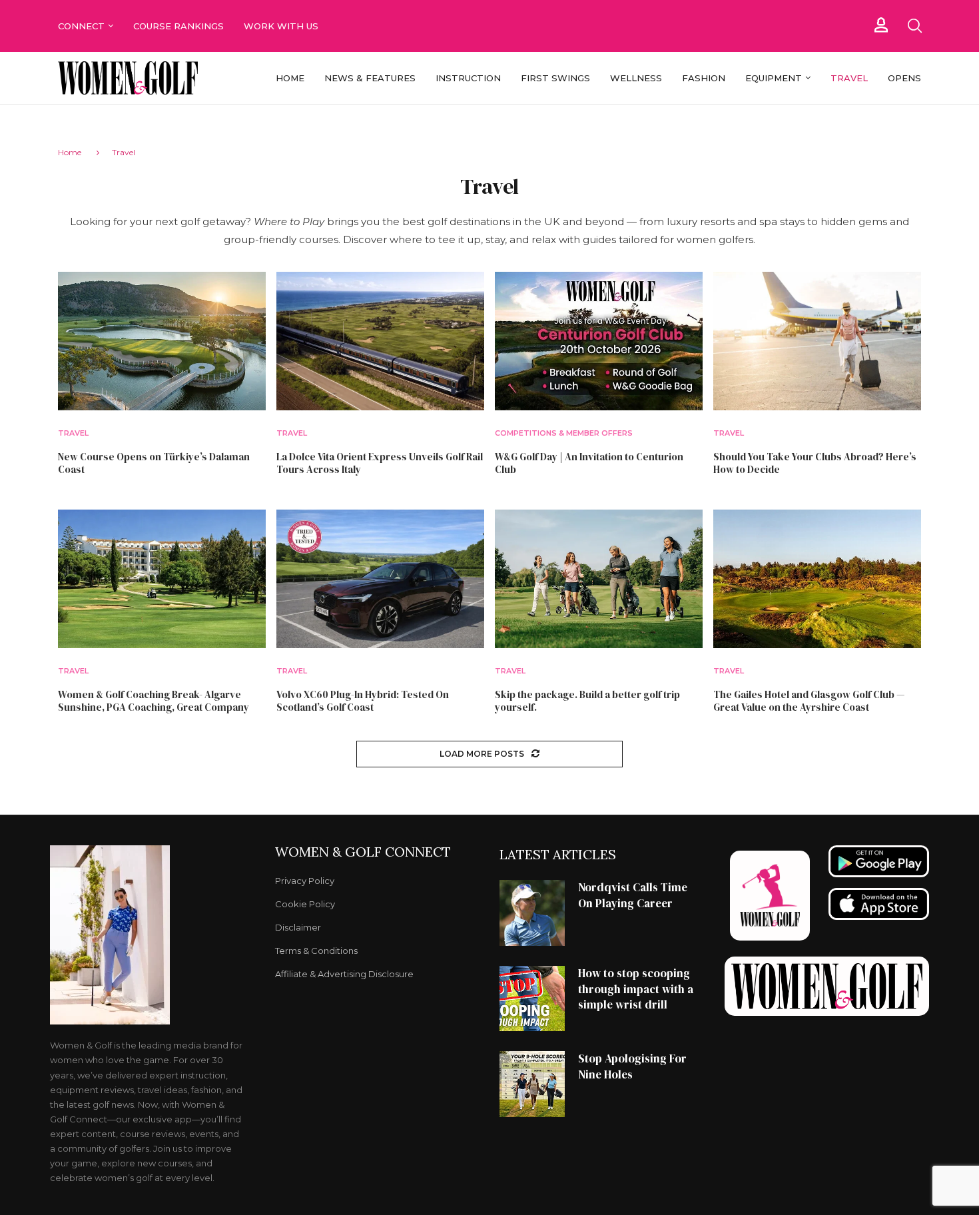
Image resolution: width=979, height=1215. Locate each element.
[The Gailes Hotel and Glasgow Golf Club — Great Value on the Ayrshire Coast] (817, 579)
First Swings (555, 78)
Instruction (468, 78)
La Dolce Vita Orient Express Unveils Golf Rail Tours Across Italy (379, 463)
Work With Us (282, 26)
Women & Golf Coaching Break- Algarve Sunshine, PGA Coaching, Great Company (153, 701)
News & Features (370, 78)
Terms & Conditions (316, 951)
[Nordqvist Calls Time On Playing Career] (532, 912)
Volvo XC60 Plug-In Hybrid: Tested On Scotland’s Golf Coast (362, 701)
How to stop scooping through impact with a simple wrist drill (635, 989)
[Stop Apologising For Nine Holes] (532, 1083)
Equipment (773, 78)
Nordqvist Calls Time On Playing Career (632, 895)
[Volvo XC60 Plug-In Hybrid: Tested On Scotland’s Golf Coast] (380, 579)
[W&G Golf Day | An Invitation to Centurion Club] (599, 341)
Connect (81, 26)
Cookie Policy (305, 904)
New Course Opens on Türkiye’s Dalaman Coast (154, 463)
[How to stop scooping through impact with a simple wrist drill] (532, 998)
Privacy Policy (304, 881)
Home (290, 78)
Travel (849, 78)
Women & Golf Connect (363, 852)
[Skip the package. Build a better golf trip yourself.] (599, 579)
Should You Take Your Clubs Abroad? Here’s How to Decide (814, 463)
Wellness (636, 78)
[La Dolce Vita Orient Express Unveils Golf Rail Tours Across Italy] (380, 341)
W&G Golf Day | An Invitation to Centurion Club (589, 463)
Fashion (703, 78)
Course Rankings (178, 26)
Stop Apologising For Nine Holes (632, 1066)
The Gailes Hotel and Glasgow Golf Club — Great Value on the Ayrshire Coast (808, 701)
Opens (904, 78)
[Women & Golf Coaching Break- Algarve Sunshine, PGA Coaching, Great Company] (162, 579)
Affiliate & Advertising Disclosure (344, 974)
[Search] (914, 26)
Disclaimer (298, 927)
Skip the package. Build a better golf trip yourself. (587, 701)
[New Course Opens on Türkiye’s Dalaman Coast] (162, 341)
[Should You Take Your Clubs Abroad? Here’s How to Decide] (817, 341)
